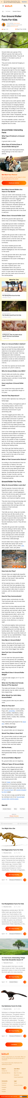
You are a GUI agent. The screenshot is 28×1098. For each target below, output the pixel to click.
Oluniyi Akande (16, 23)
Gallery (5, 46)
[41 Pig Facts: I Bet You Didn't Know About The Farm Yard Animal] (14, 327)
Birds (15, 809)
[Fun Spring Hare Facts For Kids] (14, 286)
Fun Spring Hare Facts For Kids (11, 295)
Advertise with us (6, 1073)
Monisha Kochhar (14, 26)
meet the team (18, 1073)
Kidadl (3, 11)
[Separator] (25, 1087)
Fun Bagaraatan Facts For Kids (12, 850)
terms (15, 1083)
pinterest (4, 1085)
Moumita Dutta (7, 853)
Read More (24, 1)
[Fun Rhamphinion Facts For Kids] (14, 892)
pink (22, 545)
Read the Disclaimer (7, 823)
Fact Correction (23, 823)
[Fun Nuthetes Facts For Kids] (14, 995)
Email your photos (14, 183)
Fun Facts (8, 11)
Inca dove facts (8, 790)
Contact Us (4, 1070)
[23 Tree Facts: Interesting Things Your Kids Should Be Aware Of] (14, 946)
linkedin (4, 1089)
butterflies (12, 711)
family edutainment (18, 1077)
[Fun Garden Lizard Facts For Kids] (14, 306)
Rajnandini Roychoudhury (9, 963)
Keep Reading (15, 874)
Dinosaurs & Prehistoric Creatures (16, 879)
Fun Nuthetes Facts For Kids (11, 1006)
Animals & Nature (6, 294)
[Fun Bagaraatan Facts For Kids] (14, 838)
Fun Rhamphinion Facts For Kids (13, 904)
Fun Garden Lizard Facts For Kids (11, 315)
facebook (4, 1083)
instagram (4, 1087)
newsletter (16, 1075)
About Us (16, 1070)
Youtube (4, 1091)
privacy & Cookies (18, 1085)
